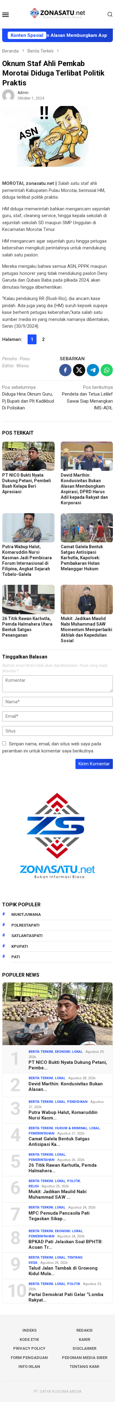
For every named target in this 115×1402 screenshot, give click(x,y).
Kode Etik (29, 1339)
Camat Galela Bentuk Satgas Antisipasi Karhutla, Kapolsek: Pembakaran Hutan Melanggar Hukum (82, 557)
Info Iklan (29, 1366)
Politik (73, 1181)
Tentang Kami (84, 1366)
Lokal (77, 1052)
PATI (15, 957)
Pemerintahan (41, 1133)
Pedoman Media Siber (84, 1357)
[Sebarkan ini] (65, 370)
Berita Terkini (41, 1052)
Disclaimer (84, 1348)
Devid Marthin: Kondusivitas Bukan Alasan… (66, 1086)
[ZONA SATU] (57, 14)
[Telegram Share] (93, 370)
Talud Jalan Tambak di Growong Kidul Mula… (63, 1270)
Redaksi (84, 1330)
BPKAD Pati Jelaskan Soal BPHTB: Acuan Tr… (66, 1244)
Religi (34, 1186)
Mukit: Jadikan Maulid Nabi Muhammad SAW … (57, 1194)
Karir (84, 1339)
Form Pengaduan (29, 1357)
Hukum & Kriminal (71, 1128)
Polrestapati (25, 925)
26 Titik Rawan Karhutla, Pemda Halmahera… (63, 1168)
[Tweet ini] (79, 370)
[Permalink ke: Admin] (8, 95)
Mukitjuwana (26, 914)
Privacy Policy (29, 1348)
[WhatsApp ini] (107, 370)
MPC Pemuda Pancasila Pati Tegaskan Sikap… (59, 1215)
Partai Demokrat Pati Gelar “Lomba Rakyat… (66, 1297)
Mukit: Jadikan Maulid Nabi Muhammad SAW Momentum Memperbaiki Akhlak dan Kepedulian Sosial (86, 629)
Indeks (29, 1330)
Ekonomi (62, 1052)
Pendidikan (77, 1102)
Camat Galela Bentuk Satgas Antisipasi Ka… (59, 1141)
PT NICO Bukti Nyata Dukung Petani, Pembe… (68, 1065)
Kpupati (19, 946)
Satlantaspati (27, 935)
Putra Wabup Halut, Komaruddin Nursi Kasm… (63, 1115)
